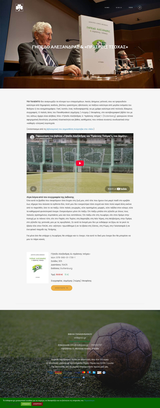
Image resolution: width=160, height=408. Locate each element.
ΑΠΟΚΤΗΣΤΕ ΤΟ (61, 288)
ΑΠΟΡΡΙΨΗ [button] (37, 404)
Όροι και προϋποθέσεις (80, 341)
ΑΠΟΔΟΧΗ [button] (26, 404)
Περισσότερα (89, 400)
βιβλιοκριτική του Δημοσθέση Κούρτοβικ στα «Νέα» (70, 129)
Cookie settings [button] (12, 404)
